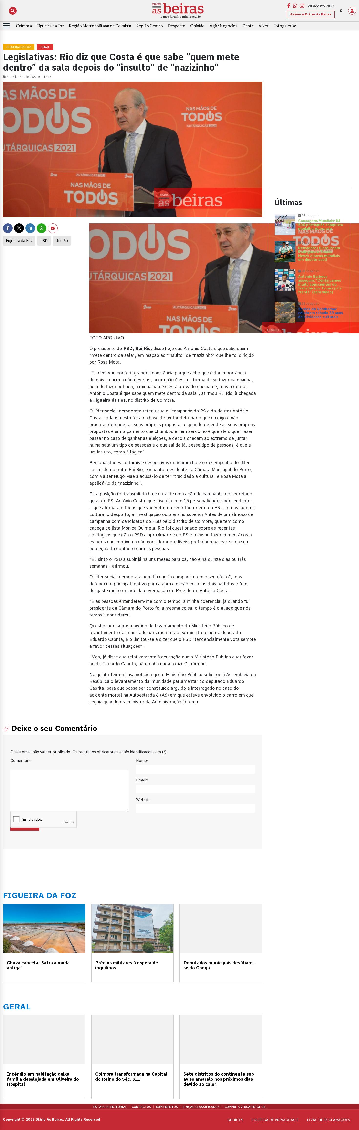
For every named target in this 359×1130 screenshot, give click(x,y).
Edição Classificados (201, 1106)
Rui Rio (61, 240)
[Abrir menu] (6, 25)
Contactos (141, 1106)
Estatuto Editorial (110, 1106)
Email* (142, 780)
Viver (264, 25)
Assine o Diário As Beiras (310, 14)
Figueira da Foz (50, 25)
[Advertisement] (309, 78)
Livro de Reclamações (328, 1120)
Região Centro (149, 25)
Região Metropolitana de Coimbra (100, 25)
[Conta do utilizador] (352, 11)
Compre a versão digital (245, 1106)
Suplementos (167, 1106)
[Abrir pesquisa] (13, 11)
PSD (44, 240)
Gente (248, 25)
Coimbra (24, 25)
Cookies (235, 1120)
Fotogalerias (285, 25)
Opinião (197, 25)
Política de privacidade (275, 1120)
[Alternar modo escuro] (341, 11)
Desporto (176, 25)
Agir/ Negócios (223, 25)
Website (143, 799)
